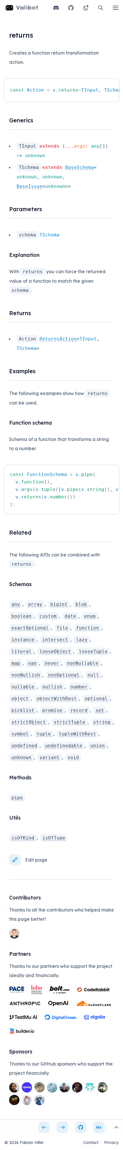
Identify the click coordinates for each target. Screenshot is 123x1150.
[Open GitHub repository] (71, 8)
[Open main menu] (115, 8)
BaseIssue (29, 186)
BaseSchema (79, 167)
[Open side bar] (116, 1127)
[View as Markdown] (99, 1127)
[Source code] (80, 1127)
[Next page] (62, 1127)
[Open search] (101, 8)
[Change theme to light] (86, 8)
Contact (90, 1142)
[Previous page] (44, 1127)
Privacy (111, 1142)
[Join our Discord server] (56, 8)
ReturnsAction (58, 339)
